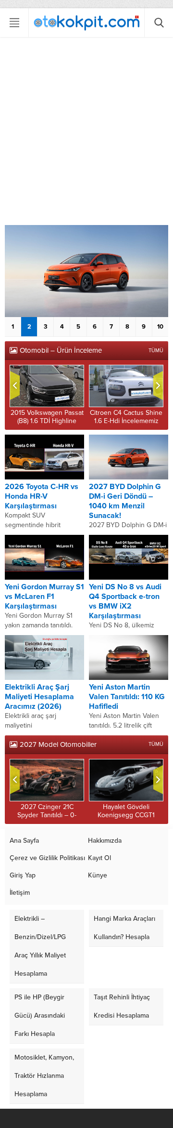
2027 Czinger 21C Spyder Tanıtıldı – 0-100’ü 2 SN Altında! (46, 815)
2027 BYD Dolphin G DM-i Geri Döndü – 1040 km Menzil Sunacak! (125, 501)
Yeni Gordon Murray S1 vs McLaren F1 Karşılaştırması (44, 596)
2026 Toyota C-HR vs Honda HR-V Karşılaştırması (41, 496)
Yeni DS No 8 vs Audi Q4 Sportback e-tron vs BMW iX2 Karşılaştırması (125, 601)
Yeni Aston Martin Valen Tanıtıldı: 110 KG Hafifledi (127, 696)
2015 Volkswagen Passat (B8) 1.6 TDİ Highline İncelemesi (47, 421)
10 (160, 327)
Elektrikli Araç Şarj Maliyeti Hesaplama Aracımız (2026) (39, 696)
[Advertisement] (86, 133)
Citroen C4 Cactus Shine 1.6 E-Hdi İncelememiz (126, 417)
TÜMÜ (155, 350)
